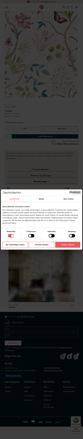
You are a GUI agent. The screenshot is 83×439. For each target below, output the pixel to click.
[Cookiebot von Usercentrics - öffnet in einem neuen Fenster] (71, 192)
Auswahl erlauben (41, 245)
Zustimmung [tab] (14, 199)
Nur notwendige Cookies (15, 245)
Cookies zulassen (67, 245)
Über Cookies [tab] (68, 199)
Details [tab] (41, 199)
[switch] (31, 235)
